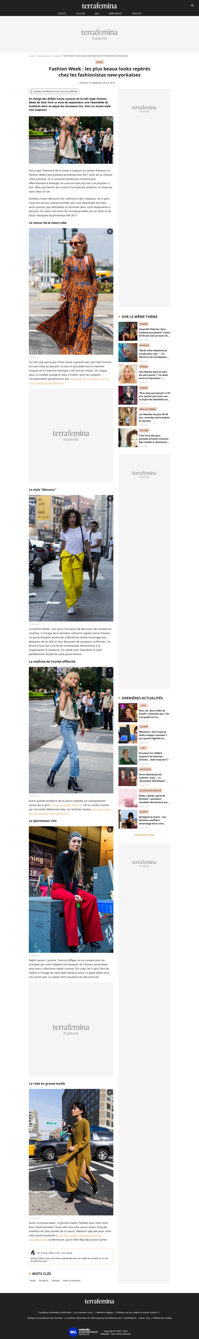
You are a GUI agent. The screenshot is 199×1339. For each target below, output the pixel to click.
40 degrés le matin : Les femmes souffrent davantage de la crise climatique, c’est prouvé (152, 821)
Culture (80, 13)
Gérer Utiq (144, 1318)
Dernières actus (43, 56)
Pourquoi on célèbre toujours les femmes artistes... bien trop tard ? (153, 756)
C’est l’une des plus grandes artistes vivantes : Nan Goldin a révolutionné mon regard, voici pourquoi (154, 442)
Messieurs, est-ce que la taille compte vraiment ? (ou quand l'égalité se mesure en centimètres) (153, 736)
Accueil (32, 56)
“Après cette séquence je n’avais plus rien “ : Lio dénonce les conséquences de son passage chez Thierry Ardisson (154, 357)
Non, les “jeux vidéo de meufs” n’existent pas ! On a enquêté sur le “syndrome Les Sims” (154, 715)
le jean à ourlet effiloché (66, 805)
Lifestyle (136, 13)
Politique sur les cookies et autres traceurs (137, 1312)
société (62, 13)
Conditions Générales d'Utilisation (55, 1312)
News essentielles (71, 1280)
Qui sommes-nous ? (84, 1312)
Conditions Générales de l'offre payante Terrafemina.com (93, 1318)
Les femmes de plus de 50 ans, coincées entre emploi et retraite (154, 417)
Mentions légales (105, 1312)
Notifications (130, 1318)
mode (32, 1280)
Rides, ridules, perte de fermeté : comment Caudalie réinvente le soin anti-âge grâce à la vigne (154, 800)
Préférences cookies (162, 1318)
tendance (43, 1280)
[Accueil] (99, 5)
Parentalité (115, 13)
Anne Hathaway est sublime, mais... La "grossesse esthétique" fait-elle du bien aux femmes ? (152, 781)
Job (97, 13)
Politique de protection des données (45, 1318)
